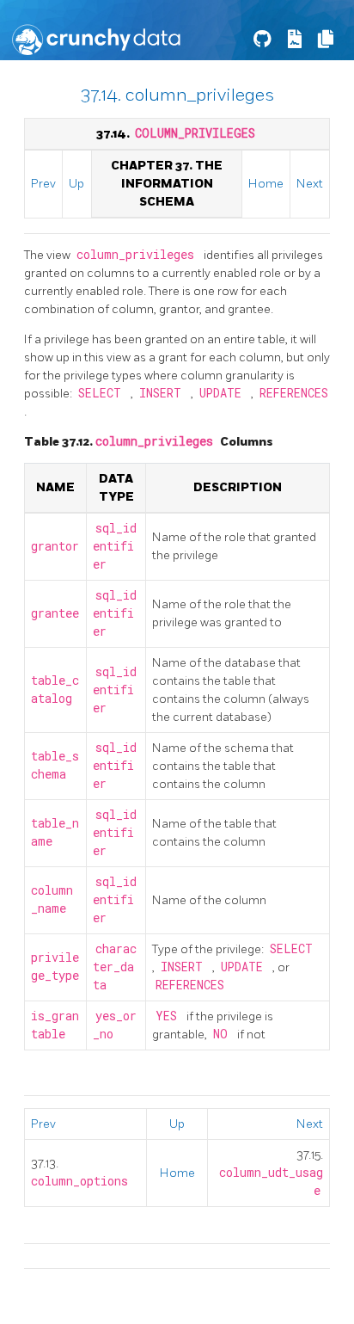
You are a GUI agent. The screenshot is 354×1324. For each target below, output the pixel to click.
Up (76, 183)
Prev (43, 183)
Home (266, 183)
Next (309, 183)
